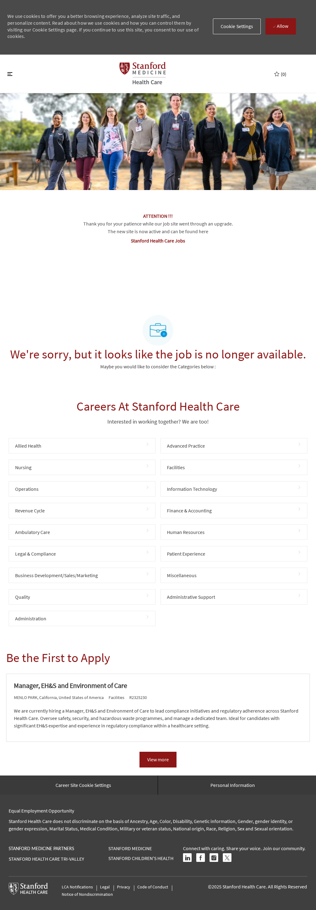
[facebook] (200, 857)
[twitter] (227, 857)
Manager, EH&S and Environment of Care (70, 685)
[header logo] (142, 73)
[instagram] (214, 857)
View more (158, 759)
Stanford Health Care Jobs (158, 241)
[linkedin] (187, 857)
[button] (237, 26)
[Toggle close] (9, 74)
